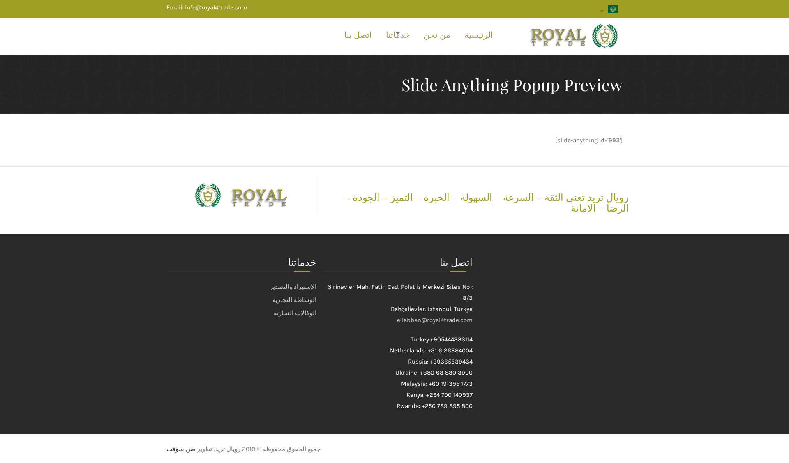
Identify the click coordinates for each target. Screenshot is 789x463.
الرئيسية (478, 35)
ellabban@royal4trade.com (435, 320)
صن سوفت (181, 449)
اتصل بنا (358, 35)
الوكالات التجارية (295, 313)
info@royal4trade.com (216, 7)
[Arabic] (611, 10)
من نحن (437, 35)
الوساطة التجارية (294, 300)
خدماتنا (398, 35)
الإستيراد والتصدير (293, 286)
